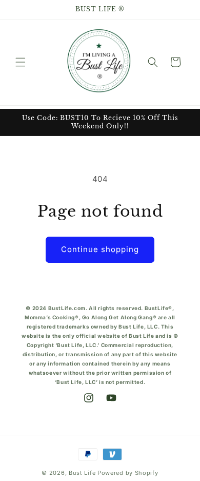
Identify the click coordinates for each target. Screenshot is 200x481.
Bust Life (82, 472)
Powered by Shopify (127, 472)
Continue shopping (100, 249)
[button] (20, 62)
